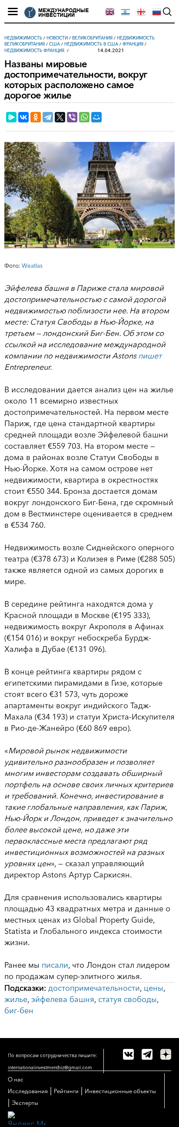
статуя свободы (127, 999)
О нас (15, 1079)
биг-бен (18, 1010)
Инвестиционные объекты (120, 1091)
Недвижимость (23, 38)
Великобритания (92, 38)
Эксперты (25, 1102)
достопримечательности (94, 988)
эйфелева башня (62, 999)
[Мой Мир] (96, 117)
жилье (15, 999)
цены (153, 988)
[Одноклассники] (35, 117)
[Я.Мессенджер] (11, 117)
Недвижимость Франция (34, 50)
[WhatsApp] (84, 117)
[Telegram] (48, 117)
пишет (150, 356)
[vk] (128, 1054)
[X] (60, 117)
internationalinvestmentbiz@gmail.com (50, 1068)
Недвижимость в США (91, 44)
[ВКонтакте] (23, 117)
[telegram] (147, 1054)
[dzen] (165, 1054)
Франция (133, 44)
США (54, 44)
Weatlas (32, 265)
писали (55, 965)
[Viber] (72, 117)
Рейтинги (66, 1091)
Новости (57, 38)
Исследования (28, 1091)
